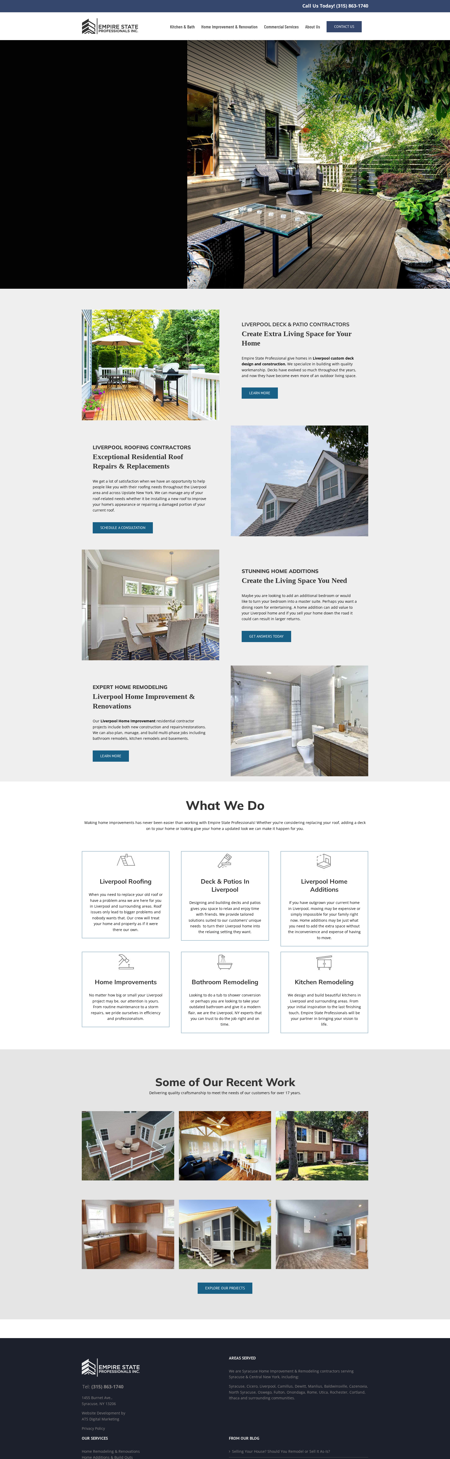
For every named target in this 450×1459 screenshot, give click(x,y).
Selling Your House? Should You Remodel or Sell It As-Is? (281, 1451)
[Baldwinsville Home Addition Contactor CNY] (225, 1112)
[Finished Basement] (322, 1201)
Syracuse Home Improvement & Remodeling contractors (291, 1371)
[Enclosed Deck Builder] (225, 1201)
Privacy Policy (93, 1428)
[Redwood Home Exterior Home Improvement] (322, 1112)
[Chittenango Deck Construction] (128, 1112)
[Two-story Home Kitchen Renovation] (128, 1201)
